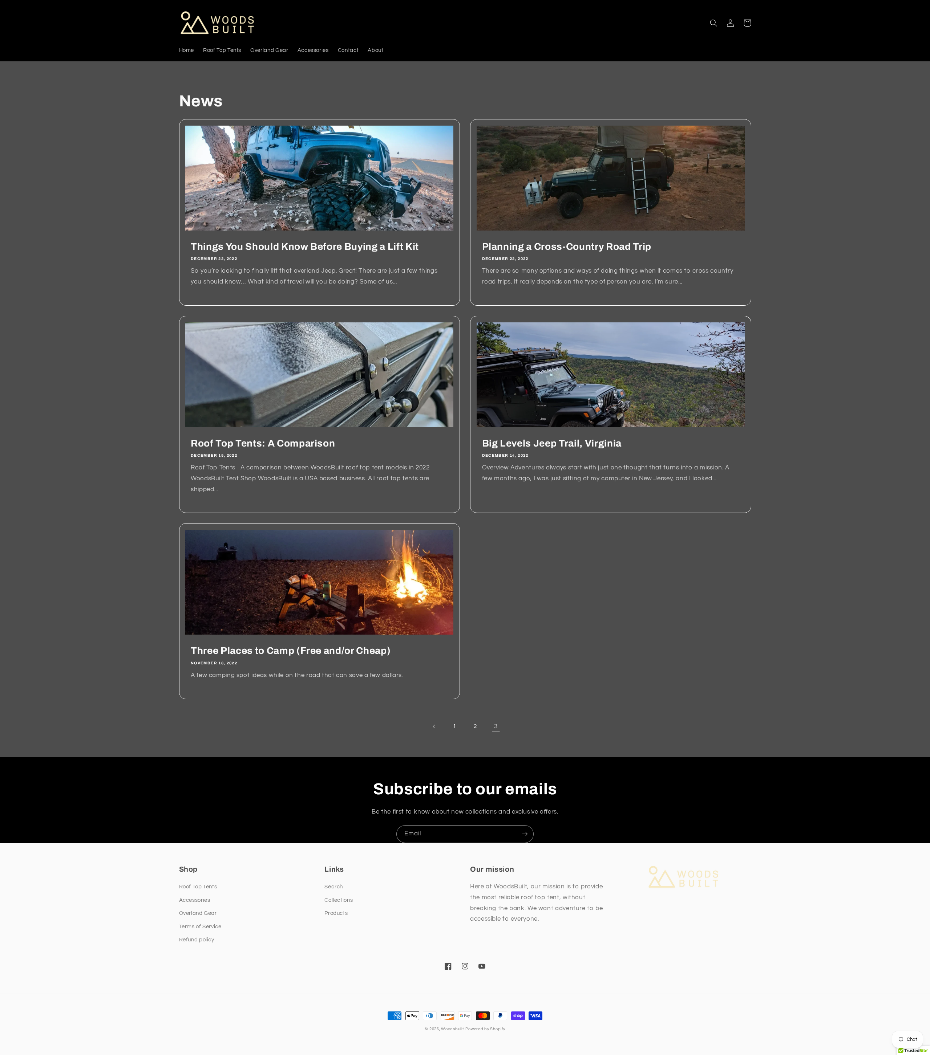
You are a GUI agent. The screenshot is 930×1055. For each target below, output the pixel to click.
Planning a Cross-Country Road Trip (566, 246)
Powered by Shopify (485, 1029)
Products (336, 913)
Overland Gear (198, 913)
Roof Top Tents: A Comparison (263, 443)
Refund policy (196, 939)
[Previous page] (434, 726)
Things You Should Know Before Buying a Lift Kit (305, 246)
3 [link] (496, 726)
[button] (713, 23)
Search (333, 886)
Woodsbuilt (452, 1029)
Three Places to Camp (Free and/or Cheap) (291, 650)
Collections (338, 900)
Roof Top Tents (198, 886)
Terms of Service (200, 926)
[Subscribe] (525, 834)
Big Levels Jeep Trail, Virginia (552, 443)
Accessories (194, 900)
